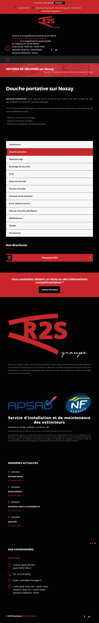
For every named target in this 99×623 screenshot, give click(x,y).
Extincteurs (15, 144)
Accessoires (15, 233)
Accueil (47, 72)
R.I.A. (11, 174)
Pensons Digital (30, 616)
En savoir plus (15, 480)
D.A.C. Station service (19, 203)
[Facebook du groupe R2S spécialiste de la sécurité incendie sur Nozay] (51, 49)
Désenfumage (16, 159)
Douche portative (17, 152)
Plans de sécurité (17, 181)
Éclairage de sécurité (19, 167)
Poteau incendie (17, 189)
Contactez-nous (49, 290)
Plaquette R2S (50, 257)
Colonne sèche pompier (21, 196)
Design (12, 226)
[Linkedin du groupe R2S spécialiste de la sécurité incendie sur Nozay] (56, 49)
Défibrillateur (16, 218)
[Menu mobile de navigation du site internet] (8, 59)
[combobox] (59, 3)
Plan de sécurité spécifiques (23, 211)
